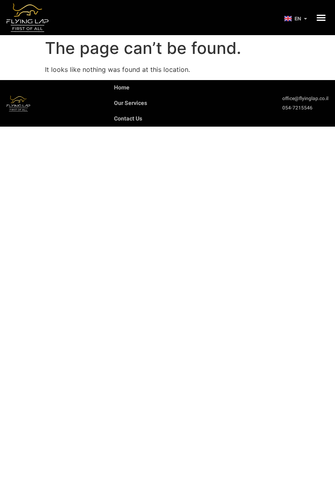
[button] (321, 17)
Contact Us (128, 118)
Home (122, 87)
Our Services (130, 103)
